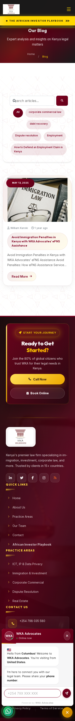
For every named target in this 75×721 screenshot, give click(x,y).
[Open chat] (67, 712)
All (18, 112)
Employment (54, 135)
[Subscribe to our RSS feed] (55, 477)
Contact (18, 535)
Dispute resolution (26, 135)
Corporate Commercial (28, 582)
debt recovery (39, 123)
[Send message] (66, 693)
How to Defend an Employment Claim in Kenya (38, 149)
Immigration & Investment (29, 573)
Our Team (19, 526)
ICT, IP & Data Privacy (27, 564)
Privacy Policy (21, 708)
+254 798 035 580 (32, 621)
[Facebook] (32, 477)
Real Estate (20, 601)
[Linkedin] (10, 477)
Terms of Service (51, 708)
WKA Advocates (44, 702)
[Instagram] (44, 477)
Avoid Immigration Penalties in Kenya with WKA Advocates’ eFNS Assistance (36, 241)
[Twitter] (21, 477)
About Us (18, 507)
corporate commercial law (45, 112)
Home (31, 54)
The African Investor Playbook (39, 20)
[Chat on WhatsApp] (8, 711)
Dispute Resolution (25, 591)
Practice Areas (22, 516)
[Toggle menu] (68, 9)
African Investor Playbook (31, 544)
